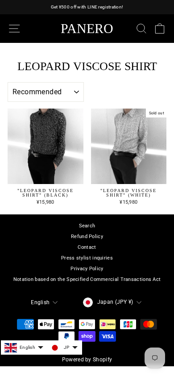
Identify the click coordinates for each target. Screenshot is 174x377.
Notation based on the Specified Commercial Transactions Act (87, 279)
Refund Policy (87, 236)
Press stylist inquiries (87, 258)
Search (87, 226)
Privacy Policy (86, 269)
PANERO (87, 28)
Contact (87, 247)
